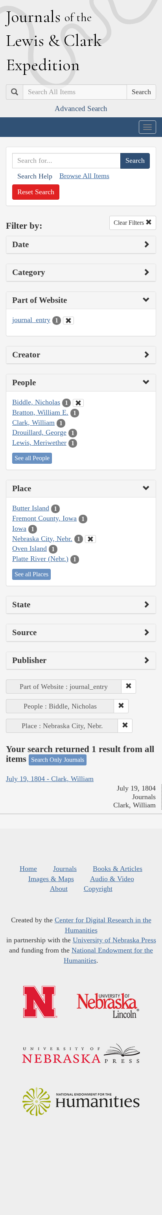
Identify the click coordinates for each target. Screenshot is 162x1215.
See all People (32, 458)
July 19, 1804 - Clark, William (50, 779)
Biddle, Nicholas (36, 402)
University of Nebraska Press (114, 940)
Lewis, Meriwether (39, 442)
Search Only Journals (57, 759)
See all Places (31, 574)
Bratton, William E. (40, 412)
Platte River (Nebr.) (40, 559)
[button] (128, 686)
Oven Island (29, 548)
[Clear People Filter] (78, 403)
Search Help (34, 176)
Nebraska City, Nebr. (42, 539)
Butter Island (30, 508)
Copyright (98, 889)
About (59, 889)
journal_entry (31, 320)
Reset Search (35, 192)
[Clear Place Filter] (90, 539)
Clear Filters (129, 222)
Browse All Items (84, 176)
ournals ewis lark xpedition (54, 40)
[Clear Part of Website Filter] (68, 320)
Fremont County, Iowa (44, 518)
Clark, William (33, 422)
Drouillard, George (39, 432)
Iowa (19, 528)
